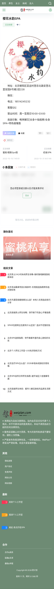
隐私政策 (8, 461)
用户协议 (8, 466)
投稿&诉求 (9, 558)
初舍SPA (47, 152)
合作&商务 (9, 552)
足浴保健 (8, 25)
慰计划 (35, 570)
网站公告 (8, 477)
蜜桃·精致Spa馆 (10, 152)
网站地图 (8, 483)
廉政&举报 (9, 563)
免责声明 (8, 472)
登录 (27, 195)
